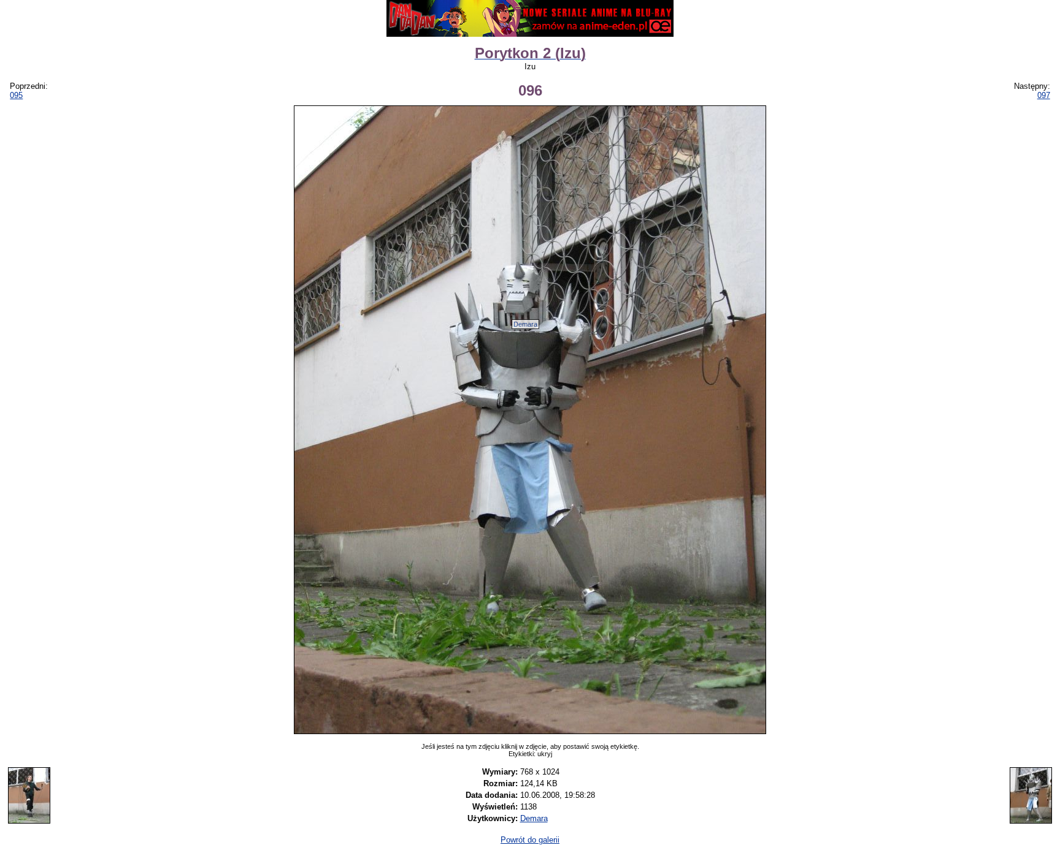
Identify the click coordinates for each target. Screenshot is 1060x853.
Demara (525, 324)
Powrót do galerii (530, 839)
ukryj (544, 753)
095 (16, 95)
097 (1043, 95)
